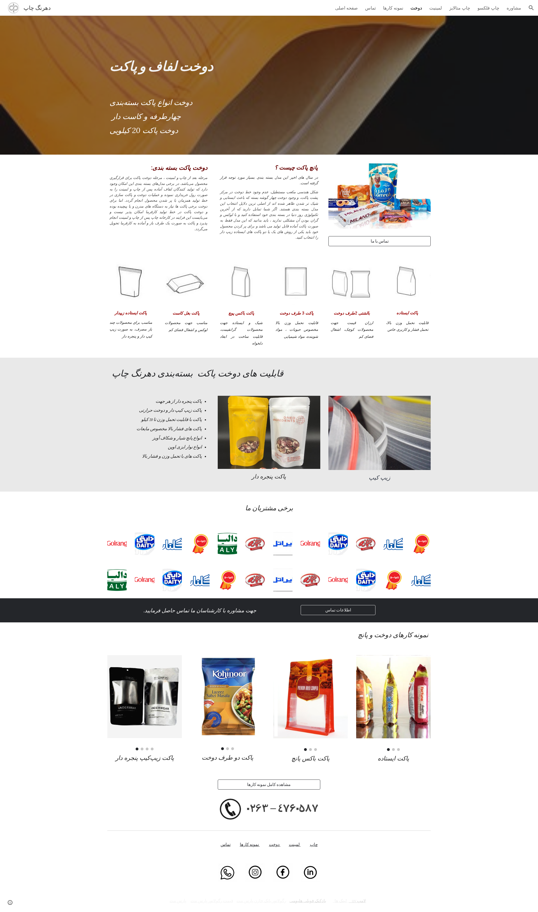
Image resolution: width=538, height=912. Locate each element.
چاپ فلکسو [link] (488, 8)
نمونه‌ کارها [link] (393, 8)
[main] (269, 85)
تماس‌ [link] (370, 8)
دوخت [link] (416, 8)
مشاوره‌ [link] (514, 8)
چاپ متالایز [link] (459, 8)
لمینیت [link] (435, 8)
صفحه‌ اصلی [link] (346, 8)
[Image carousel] (144, 702)
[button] (531, 8)
